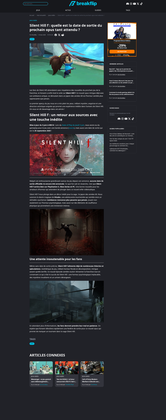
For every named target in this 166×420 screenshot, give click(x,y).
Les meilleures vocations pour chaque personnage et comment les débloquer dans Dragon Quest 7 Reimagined (122, 145)
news (32, 39)
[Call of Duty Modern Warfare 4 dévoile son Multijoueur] (92, 374)
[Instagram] (131, 3)
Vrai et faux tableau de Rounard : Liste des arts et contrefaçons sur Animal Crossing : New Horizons (122, 135)
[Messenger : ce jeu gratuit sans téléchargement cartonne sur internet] (41, 374)
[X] (137, 3)
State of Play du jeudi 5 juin (73, 125)
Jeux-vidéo (51, 15)
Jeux (38, 10)
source (71, 128)
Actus (68, 10)
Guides (98, 10)
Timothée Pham (69, 384)
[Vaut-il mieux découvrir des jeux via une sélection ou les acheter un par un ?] (122, 84)
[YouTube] (134, 3)
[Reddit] (62, 34)
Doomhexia (94, 384)
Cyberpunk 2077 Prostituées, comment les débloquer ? (119, 150)
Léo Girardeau (44, 384)
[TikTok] (141, 3)
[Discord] (127, 3)
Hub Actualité (41, 15)
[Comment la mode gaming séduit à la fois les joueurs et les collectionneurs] (122, 95)
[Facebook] (55, 34)
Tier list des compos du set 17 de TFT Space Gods (121, 140)
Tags (128, 10)
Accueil (32, 15)
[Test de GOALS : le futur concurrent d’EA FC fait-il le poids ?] (66, 374)
